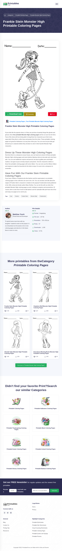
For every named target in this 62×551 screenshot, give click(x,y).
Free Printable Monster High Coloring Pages (39, 121)
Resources (6, 530)
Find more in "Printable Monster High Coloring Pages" (31, 365)
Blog (4, 522)
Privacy (34, 509)
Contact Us (6, 525)
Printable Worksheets (38, 522)
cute (11, 196)
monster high (34, 196)
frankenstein (43, 196)
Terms (34, 507)
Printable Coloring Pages (17, 121)
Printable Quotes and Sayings (40, 533)
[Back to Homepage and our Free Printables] (5, 15)
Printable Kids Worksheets (39, 525)
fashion (17, 196)
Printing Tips (6, 528)
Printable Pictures (36, 536)
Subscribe (54, 490)
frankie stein (25, 196)
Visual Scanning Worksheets (39, 528)
